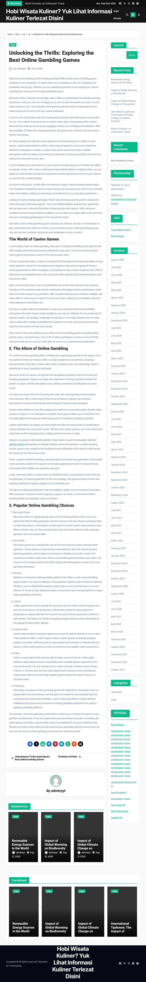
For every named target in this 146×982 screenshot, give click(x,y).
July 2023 (116, 510)
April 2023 (116, 533)
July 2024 (116, 419)
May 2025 (116, 343)
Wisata (117, 18)
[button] (139, 14)
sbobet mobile (16, 444)
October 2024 (118, 396)
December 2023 (119, 472)
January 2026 (118, 312)
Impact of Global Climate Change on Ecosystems (87, 846)
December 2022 (119, 563)
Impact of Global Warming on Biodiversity (56, 844)
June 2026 (116, 274)
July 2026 (116, 267)
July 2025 (116, 328)
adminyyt (21, 68)
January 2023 (118, 555)
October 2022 (118, 578)
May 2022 (116, 616)
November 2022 (119, 570)
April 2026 (116, 290)
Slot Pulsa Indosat (119, 811)
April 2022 (116, 624)
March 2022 (117, 631)
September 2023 (119, 495)
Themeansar (15, 965)
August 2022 (117, 593)
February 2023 (118, 548)
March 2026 (117, 297)
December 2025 (119, 320)
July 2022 (116, 601)
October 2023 (118, 487)
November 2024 (119, 388)
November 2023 (119, 479)
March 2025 (117, 358)
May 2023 (116, 525)
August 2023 (117, 502)
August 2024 (117, 411)
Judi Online (116, 692)
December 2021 (119, 654)
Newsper (42, 961)
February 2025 (118, 366)
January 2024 (118, 464)
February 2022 (118, 639)
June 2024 (116, 426)
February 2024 (118, 457)
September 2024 (119, 403)
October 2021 (117, 669)
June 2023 (116, 517)
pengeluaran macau (120, 730)
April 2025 (116, 350)
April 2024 (116, 441)
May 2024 (116, 434)
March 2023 (117, 540)
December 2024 (119, 381)
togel (116, 11)
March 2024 (117, 449)
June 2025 (116, 335)
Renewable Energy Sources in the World (23, 844)
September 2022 (119, 586)
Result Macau (117, 236)
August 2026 (117, 259)
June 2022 (116, 608)
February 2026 (118, 305)
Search (119, 45)
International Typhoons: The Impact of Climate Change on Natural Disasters (122, 933)
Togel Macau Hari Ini (121, 229)
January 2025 (118, 373)
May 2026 (116, 282)
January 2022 (118, 646)
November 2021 (119, 662)
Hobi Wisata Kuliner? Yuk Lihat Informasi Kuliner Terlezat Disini (59, 15)
